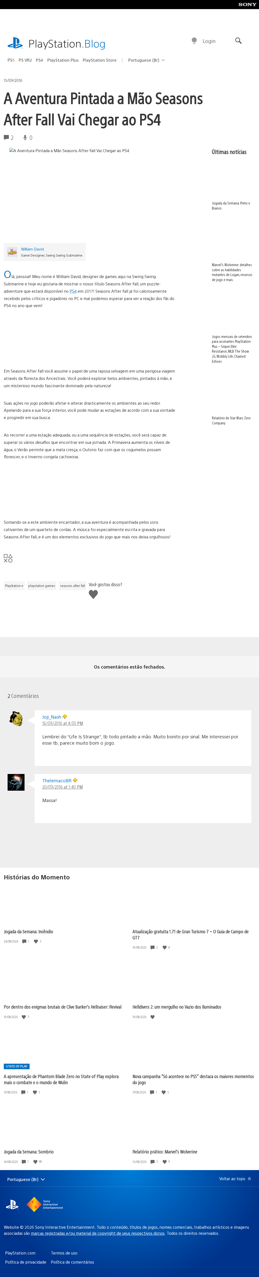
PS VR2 (25, 60)
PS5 (11, 60)
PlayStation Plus (63, 60)
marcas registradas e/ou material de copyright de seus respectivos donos (98, 1233)
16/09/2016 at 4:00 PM (62, 723)
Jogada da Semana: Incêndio (28, 931)
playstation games (41, 586)
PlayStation (67, 43)
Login (209, 40)
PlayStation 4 (14, 586)
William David (32, 248)
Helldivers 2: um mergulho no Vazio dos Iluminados (177, 1007)
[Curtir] (36, 941)
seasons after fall (72, 586)
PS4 (39, 60)
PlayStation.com (20, 1253)
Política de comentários (72, 1262)
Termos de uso (64, 1253)
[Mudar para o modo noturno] (194, 40)
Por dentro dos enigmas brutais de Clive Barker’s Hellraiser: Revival (62, 1007)
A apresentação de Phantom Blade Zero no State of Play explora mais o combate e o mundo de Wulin (61, 1079)
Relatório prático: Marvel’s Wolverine (165, 1151)
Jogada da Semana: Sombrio (29, 1151)
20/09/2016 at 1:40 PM (62, 787)
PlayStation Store (100, 60)
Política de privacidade (25, 1262)
